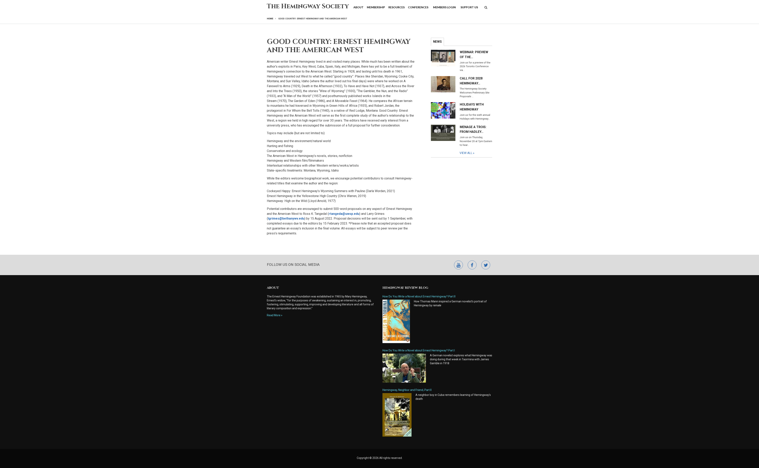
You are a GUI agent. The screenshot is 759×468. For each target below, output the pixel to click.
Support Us (469, 7)
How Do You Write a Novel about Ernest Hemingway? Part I (418, 350)
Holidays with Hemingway (472, 107)
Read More (273, 315)
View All (466, 153)
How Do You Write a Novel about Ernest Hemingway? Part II (418, 296)
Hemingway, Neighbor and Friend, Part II (406, 390)
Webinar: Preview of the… (474, 54)
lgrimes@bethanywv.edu (286, 218)
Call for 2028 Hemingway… (471, 80)
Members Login (444, 7)
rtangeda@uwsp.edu (344, 214)
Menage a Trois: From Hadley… (473, 129)
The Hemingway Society (308, 6)
